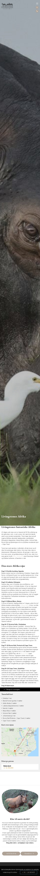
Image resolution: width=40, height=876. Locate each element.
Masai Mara (25, 605)
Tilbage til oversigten (12, 689)
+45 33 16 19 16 (11, 854)
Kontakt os (28, 854)
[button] (37, 3)
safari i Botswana (18, 556)
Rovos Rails (24, 653)
